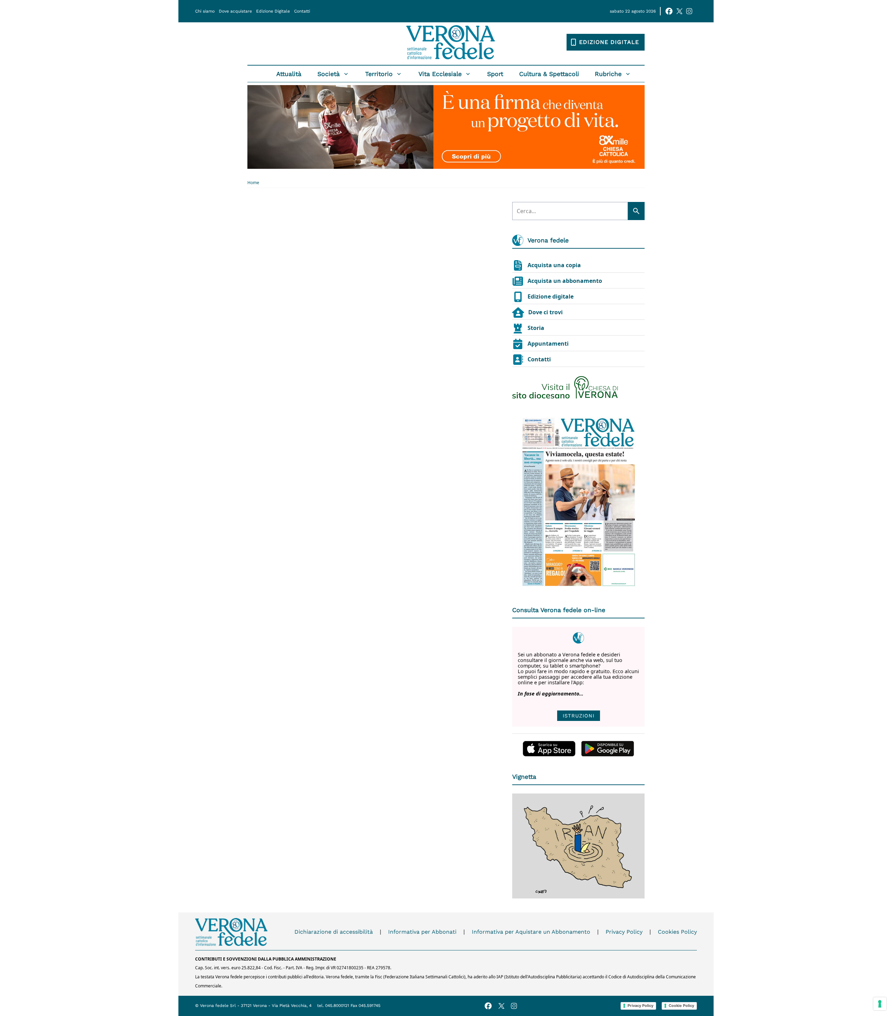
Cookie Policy (681, 1005)
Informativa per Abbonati (422, 931)
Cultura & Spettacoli (549, 73)
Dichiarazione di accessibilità (333, 931)
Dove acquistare (235, 11)
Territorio (379, 73)
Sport (495, 73)
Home (253, 183)
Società (328, 73)
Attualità (288, 73)
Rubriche (608, 73)
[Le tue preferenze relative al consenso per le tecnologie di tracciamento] (879, 1003)
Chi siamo (205, 11)
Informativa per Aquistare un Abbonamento (531, 931)
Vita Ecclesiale (440, 73)
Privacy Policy (624, 931)
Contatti (302, 11)
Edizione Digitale (273, 11)
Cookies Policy (677, 931)
